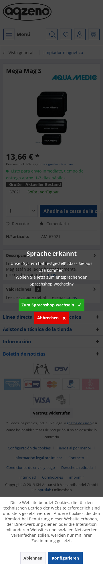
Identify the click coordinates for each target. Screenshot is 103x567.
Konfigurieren (65, 558)
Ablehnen (32, 558)
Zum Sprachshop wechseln (47, 305)
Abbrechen (48, 317)
